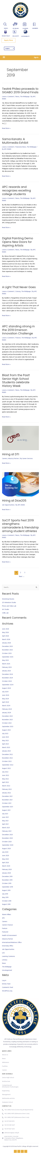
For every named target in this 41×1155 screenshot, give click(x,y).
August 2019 (6, 890)
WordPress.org (7, 991)
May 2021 (5, 821)
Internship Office (7, 946)
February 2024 (7, 709)
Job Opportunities (8, 505)
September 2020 (7, 845)
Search (6, 28)
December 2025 (7, 646)
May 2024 (5, 699)
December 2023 (7, 716)
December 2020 (7, 835)
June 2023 (5, 737)
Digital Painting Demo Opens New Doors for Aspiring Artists (17, 241)
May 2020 (5, 859)
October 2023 (6, 723)
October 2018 (6, 901)
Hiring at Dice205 (14, 500)
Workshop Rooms (8, 599)
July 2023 (5, 733)
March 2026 (6, 639)
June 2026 (5, 629)
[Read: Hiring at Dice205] (20, 484)
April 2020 (5, 862)
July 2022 (5, 772)
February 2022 (7, 789)
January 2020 (6, 873)
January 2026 (6, 643)
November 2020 (7, 838)
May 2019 (5, 897)
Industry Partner (13, 458)
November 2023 (7, 720)
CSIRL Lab (5, 613)
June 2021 (5, 817)
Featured (19, 147)
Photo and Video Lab (9, 606)
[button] (4, 57)
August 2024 (6, 688)
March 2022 (6, 786)
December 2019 (7, 876)
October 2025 (7, 653)
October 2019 (6, 883)
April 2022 (5, 782)
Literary (18, 291)
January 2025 (6, 671)
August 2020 (6, 848)
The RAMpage (24, 96)
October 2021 (6, 803)
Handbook (35, 28)
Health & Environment (9, 935)
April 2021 (5, 824)
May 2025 (5, 660)
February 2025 (7, 667)
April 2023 (5, 744)
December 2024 (7, 674)
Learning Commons (8, 956)
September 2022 (7, 765)
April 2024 (5, 702)
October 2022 (7, 761)
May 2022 (5, 779)
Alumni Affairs (6, 914)
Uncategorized (7, 970)
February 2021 (6, 831)
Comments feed (7, 987)
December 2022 (7, 754)
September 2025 (7, 657)
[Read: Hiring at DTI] (20, 438)
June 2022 (5, 775)
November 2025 (7, 650)
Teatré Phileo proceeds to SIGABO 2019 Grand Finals (20, 90)
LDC (3, 953)
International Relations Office (12, 942)
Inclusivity (16, 36)
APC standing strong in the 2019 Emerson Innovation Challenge (18, 329)
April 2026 (5, 636)
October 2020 (7, 842)
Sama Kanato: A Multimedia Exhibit (15, 141)
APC (3, 918)
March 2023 (6, 747)
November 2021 (7, 800)
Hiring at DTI (10, 454)
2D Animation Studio (9, 602)
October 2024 (7, 681)
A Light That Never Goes (19, 287)
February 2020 (7, 869)
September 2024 (7, 685)
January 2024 (6, 713)
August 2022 (6, 768)
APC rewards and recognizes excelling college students (16, 190)
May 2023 (5, 740)
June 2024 (5, 695)
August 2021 (6, 810)
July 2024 (5, 692)
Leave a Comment (8, 96)
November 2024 (7, 678)
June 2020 (5, 855)
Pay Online (16, 28)
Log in (4, 980)
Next (21, 576)
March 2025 (6, 664)
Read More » (6, 128)
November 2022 (7, 758)
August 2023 (6, 730)
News (17, 96)
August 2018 (6, 904)
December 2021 (7, 796)
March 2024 (6, 706)
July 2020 (5, 852)
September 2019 (7, 887)
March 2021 (6, 828)
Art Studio (5, 609)
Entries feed (6, 984)
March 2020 (6, 866)
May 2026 (5, 632)
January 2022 (6, 793)
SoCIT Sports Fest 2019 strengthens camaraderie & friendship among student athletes (20, 525)
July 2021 (5, 814)
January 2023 (6, 751)
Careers (4, 458)
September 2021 (7, 807)
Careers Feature (7, 925)
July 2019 (5, 894)
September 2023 (7, 726)
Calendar (25, 28)
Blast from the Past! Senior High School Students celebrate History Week (16, 380)
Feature (18, 338)
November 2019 (7, 880)
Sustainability (25, 36)
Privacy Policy (6, 36)
